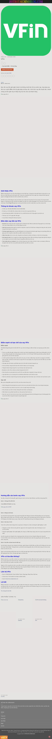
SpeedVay (20, 620)
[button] (1, 1)
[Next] (51, 649)
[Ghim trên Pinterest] (11, 76)
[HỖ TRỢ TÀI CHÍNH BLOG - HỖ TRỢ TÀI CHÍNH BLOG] (26, 1)
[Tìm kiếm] (50, 1)
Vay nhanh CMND (11, 56)
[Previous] (1, 649)
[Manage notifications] (49, 737)
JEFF (36, 620)
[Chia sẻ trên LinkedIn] (13, 76)
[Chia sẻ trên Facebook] (4, 76)
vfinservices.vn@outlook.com (11, 578)
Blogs (2, 723)
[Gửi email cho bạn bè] (9, 76)
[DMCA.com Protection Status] (4, 737)
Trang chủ (3, 56)
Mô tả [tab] (2, 83)
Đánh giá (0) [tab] (7, 83)
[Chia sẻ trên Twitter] (7, 76)
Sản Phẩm (3, 720)
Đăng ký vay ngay (7, 69)
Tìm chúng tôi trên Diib (6, 590)
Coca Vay (3, 696)
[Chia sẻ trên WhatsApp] (2, 76)
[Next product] (2, 63)
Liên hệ (2, 725)
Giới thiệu (3, 718)
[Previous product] (5, 63)
